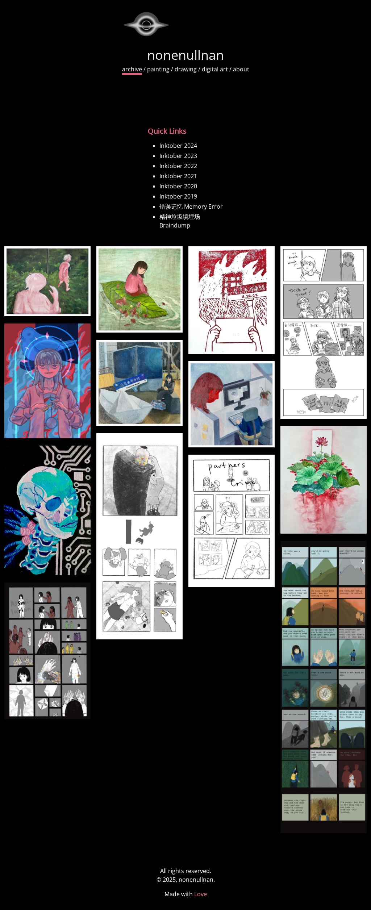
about (241, 69)
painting (158, 69)
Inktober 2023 (178, 156)
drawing (186, 69)
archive (132, 69)
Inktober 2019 (178, 196)
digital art (215, 69)
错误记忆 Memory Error (191, 206)
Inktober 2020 (178, 186)
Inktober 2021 (178, 176)
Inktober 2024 (178, 146)
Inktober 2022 (178, 166)
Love (200, 894)
